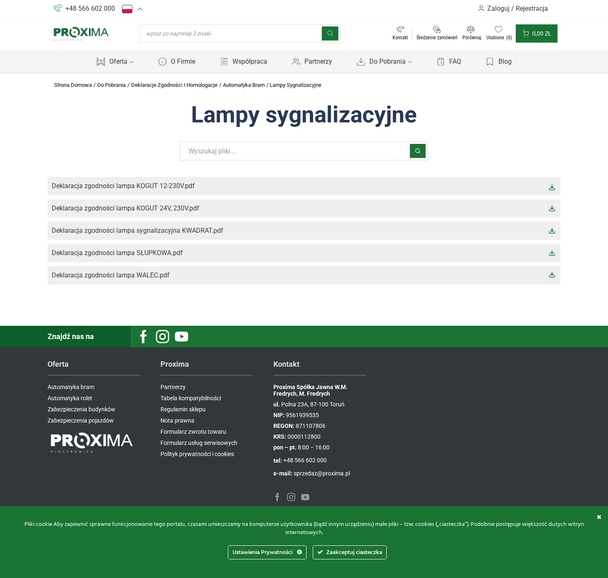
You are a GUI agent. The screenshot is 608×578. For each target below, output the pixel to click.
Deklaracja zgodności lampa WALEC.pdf (111, 275)
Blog (505, 61)
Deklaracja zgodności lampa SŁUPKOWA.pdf (117, 253)
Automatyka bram (71, 387)
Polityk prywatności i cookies (197, 454)
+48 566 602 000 (90, 8)
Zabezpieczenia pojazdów (81, 420)
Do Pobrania (387, 61)
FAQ (455, 61)
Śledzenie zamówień (437, 38)
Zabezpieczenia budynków (81, 409)
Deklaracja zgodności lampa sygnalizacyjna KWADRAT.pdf (137, 230)
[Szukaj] (330, 33)
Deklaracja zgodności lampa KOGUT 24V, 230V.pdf (125, 208)
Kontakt (400, 38)
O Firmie (183, 61)
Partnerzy (318, 61)
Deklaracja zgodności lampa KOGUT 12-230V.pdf (123, 186)
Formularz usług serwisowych (198, 442)
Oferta (118, 61)
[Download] (552, 187)
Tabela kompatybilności (190, 398)
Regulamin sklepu (183, 409)
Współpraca (249, 61)
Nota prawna (177, 420)
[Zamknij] (599, 517)
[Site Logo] (81, 33)
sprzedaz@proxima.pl (322, 473)
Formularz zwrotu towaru (193, 431)
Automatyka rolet (70, 398)
